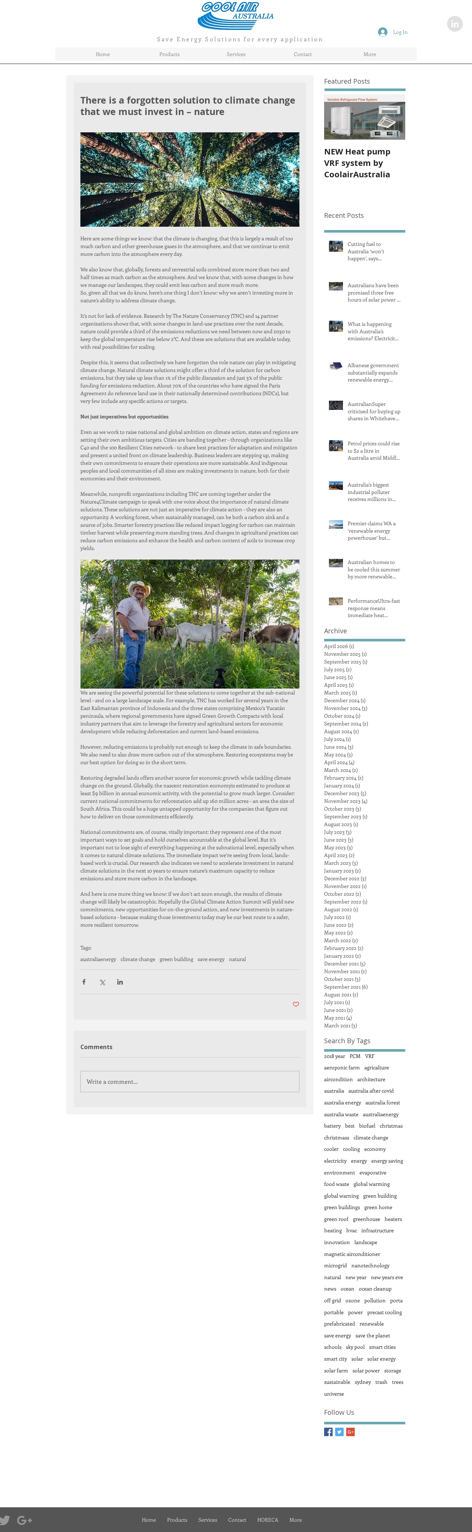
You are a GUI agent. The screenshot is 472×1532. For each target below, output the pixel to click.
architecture (371, 1079)
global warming (372, 1183)
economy (375, 1148)
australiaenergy (98, 959)
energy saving (387, 1160)
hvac (351, 1230)
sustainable (337, 1381)
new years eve (387, 1277)
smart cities (382, 1346)
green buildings (342, 1207)
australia (334, 1090)
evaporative (373, 1172)
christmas (391, 1125)
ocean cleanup (375, 1288)
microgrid (335, 1265)
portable (334, 1312)
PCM (355, 1055)
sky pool (355, 1346)
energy (359, 1160)
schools (332, 1346)
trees (397, 1381)
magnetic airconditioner (352, 1253)
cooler (331, 1148)
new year (356, 1277)
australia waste (341, 1114)
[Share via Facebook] (83, 981)
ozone (353, 1300)
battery (332, 1125)
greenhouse (366, 1218)
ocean (347, 1288)
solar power (366, 1370)
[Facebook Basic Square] (328, 1432)
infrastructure (377, 1230)
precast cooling (384, 1312)
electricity (335, 1160)
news (330, 1288)
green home (378, 1207)
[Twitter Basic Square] (339, 1432)
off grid (332, 1300)
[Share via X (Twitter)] (101, 981)
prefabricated (339, 1323)
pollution (375, 1300)
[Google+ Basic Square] (350, 1432)
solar (357, 1358)
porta (396, 1300)
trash (381, 1381)
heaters (393, 1218)
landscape (365, 1242)
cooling (351, 1148)
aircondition (338, 1079)
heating (333, 1230)
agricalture (376, 1067)
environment (339, 1172)
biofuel (367, 1125)
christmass (336, 1137)
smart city (335, 1358)
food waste (336, 1183)
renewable (372, 1323)
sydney (363, 1381)
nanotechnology (370, 1265)
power (355, 1312)
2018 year (334, 1055)
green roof (336, 1218)
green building (176, 959)
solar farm (336, 1370)
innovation (337, 1242)
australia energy (342, 1102)
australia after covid (371, 1090)
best (350, 1125)
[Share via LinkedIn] (120, 981)
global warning (341, 1195)
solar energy (381, 1358)
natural (237, 959)
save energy (211, 959)
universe (334, 1393)
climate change (138, 959)
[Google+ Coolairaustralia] (24, 1520)
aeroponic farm (342, 1067)
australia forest (382, 1102)
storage (392, 1370)
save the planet (372, 1335)
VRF (370, 1055)
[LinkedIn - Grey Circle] (455, 24)
